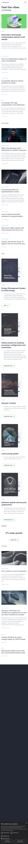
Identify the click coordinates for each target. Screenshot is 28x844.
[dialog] (14, 833)
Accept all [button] (7, 841)
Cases (3, 284)
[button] (14, 838)
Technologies (4, 56)
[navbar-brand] (4, 2)
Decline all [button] (20, 841)
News (2, 31)
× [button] (26, 823)
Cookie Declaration (9, 830)
